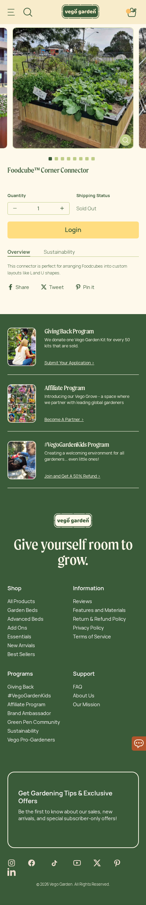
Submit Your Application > (69, 363)
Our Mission (86, 704)
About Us (83, 695)
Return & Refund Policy (99, 619)
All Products (21, 601)
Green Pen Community (33, 722)
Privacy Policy (88, 627)
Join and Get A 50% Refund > (72, 476)
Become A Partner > (64, 419)
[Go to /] (80, 17)
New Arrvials (21, 645)
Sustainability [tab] (59, 252)
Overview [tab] (18, 252)
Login (73, 230)
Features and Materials (99, 610)
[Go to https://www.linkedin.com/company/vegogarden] (11, 872)
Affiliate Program (26, 704)
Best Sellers (21, 654)
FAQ (77, 686)
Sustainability (23, 731)
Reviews (82, 601)
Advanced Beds (25, 619)
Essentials (19, 636)
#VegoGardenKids (29, 695)
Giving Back (20, 686)
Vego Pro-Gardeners (31, 739)
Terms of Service (92, 636)
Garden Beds (22, 610)
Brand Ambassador (29, 713)
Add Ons (17, 627)
